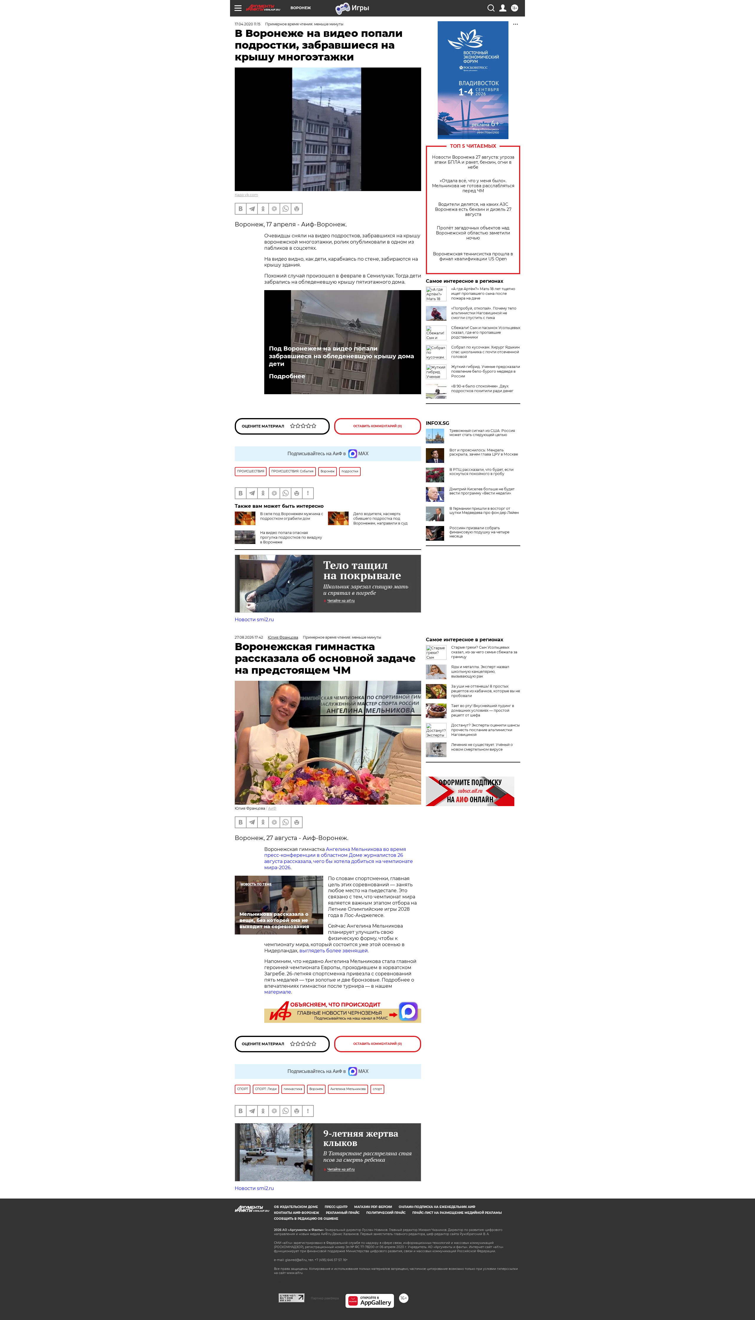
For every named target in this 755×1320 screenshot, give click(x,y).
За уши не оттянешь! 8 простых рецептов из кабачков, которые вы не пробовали (485, 691)
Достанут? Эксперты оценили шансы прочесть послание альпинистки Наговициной (485, 730)
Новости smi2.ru (254, 619)
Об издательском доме (296, 1207)
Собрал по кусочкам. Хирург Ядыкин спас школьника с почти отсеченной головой (485, 352)
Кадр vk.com (246, 195)
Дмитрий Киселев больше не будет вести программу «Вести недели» (482, 491)
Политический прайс (386, 1213)
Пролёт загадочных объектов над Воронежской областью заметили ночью (473, 233)
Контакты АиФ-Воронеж (296, 1213)
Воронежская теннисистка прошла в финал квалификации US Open (473, 256)
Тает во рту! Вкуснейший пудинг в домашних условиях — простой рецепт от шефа (482, 710)
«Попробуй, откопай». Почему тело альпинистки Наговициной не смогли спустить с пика (483, 313)
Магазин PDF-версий (373, 1207)
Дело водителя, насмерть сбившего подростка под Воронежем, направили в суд (380, 518)
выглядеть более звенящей (333, 951)
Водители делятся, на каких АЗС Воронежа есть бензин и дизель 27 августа (473, 209)
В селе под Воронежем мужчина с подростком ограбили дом (291, 516)
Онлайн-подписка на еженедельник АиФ (437, 1207)
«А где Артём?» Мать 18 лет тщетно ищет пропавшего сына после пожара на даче (483, 293)
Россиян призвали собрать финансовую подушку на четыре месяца (479, 532)
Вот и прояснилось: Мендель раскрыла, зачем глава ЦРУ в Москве (483, 452)
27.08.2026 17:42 (249, 637)
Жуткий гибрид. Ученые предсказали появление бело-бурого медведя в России (485, 371)
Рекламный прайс (343, 1213)
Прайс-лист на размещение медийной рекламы (457, 1213)
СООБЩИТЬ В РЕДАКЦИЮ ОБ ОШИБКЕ (306, 1219)
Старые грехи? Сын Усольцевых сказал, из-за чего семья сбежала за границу (484, 652)
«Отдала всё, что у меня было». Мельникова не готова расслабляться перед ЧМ (473, 185)
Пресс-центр (336, 1207)
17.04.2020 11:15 (247, 24)
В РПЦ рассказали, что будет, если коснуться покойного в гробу (481, 472)
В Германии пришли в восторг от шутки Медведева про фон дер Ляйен (484, 511)
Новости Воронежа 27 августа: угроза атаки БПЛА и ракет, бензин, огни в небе (473, 162)
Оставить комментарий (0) (377, 426)
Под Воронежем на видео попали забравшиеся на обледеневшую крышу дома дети (341, 356)
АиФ (272, 808)
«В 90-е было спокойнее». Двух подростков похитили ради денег (482, 388)
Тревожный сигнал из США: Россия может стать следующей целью (482, 433)
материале (277, 992)
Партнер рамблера (325, 1298)
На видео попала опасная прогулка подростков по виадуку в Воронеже (291, 537)
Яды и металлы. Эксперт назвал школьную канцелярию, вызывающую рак (480, 671)
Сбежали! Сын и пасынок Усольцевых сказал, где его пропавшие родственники (485, 332)
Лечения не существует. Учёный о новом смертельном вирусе (482, 747)
